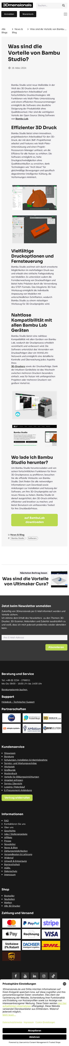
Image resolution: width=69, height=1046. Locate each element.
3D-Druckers (18, 366)
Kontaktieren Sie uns (15, 823)
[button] (56, 647)
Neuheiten (9, 899)
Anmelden (9, 14)
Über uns (8, 827)
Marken (8, 902)
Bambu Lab (22, 118)
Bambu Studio (17, 538)
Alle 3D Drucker (12, 905)
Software (32, 538)
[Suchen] (63, 6)
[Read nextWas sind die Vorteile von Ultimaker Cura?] (59, 579)
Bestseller (9, 895)
